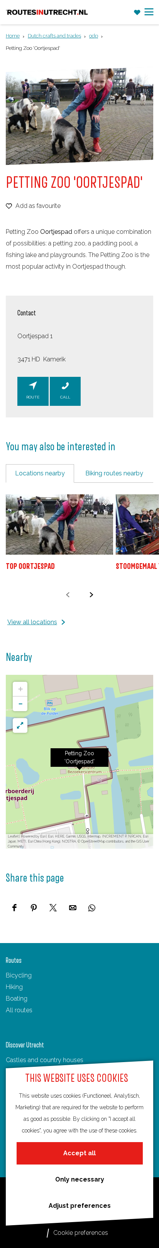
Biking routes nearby (114, 473)
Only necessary (79, 1179)
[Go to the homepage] (47, 12)
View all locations (32, 622)
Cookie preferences (80, 1232)
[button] (79, 761)
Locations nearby (40, 473)
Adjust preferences (80, 1205)
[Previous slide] (68, 594)
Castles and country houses (44, 1060)
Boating (16, 998)
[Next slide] (91, 594)
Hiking (14, 987)
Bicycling (19, 975)
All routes (19, 1010)
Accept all (79, 1153)
